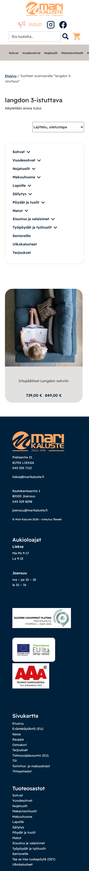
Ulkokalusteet (25, 244)
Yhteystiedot (22, 771)
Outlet (35, 24)
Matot (18, 211)
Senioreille (22, 236)
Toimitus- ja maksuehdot (31, 766)
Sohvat (13, 53)
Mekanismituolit (72, 53)
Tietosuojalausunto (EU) (30, 755)
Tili (14, 761)
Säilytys (19, 194)
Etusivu (11, 76)
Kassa (16, 734)
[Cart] (78, 36)
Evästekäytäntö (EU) (27, 729)
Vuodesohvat (31, 53)
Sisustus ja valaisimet (31, 219)
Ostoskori (19, 745)
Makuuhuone (24, 177)
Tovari (57, 519)
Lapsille (19, 185)
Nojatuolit (50, 53)
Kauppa (18, 739)
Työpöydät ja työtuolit (32, 227)
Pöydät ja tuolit (26, 202)
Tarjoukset (22, 252)
